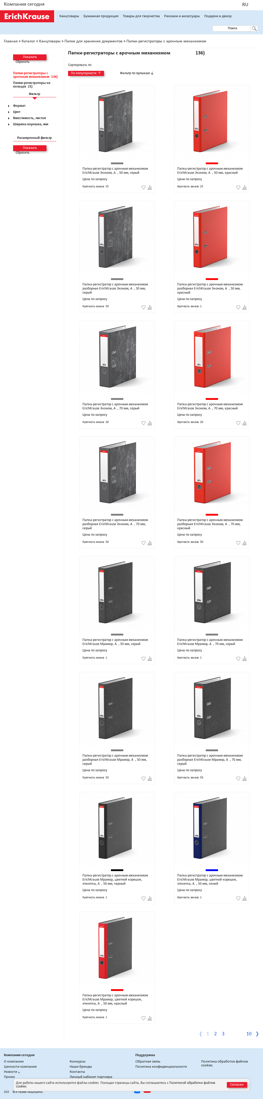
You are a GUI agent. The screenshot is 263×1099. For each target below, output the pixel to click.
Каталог (28, 41)
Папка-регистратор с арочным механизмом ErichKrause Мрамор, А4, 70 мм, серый (210, 642)
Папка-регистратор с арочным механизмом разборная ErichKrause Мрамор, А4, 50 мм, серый (115, 760)
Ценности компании (20, 1067)
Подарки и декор (218, 16)
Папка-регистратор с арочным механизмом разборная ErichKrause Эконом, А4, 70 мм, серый (115, 524)
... (239, 1034)
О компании (14, 1062)
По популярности (86, 73)
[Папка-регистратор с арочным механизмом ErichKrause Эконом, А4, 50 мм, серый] (117, 122)
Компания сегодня (24, 4)
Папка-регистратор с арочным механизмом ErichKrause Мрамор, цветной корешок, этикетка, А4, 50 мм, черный (115, 880)
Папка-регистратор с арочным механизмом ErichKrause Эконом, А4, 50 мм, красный (210, 171)
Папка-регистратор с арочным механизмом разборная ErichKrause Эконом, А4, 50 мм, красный (210, 289)
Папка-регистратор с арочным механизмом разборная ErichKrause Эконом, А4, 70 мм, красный (210, 524)
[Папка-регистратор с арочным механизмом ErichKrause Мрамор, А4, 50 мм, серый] (117, 593)
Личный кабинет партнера (91, 1077)
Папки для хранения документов (93, 41)
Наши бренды (81, 1067)
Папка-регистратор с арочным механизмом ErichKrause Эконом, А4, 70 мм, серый (115, 406)
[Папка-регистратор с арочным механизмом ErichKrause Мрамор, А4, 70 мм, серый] (211, 593)
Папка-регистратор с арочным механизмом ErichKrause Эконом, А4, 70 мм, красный (210, 406)
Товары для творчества (141, 16)
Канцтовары (69, 16)
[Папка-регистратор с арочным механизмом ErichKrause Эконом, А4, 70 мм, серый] (117, 358)
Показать (30, 57)
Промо (9, 1077)
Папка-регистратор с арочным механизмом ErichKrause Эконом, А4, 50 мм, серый (115, 171)
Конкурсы (78, 1062)
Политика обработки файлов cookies (224, 1063)
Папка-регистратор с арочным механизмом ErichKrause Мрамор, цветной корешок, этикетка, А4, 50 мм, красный (115, 1000)
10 (248, 1034)
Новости (10, 1072)
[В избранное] (144, 187)
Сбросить (23, 62)
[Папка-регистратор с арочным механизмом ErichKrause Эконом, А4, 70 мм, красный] (211, 358)
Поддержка (145, 1055)
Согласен (236, 1085)
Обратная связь (147, 1062)
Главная (11, 41)
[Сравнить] (149, 187)
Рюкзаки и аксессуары (182, 16)
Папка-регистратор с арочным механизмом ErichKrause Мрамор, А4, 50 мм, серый (115, 642)
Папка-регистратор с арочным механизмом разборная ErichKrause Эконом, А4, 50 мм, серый (115, 289)
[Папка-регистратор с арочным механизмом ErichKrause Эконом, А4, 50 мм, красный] (211, 122)
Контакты (77, 1072)
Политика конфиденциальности (161, 1067)
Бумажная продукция (100, 16)
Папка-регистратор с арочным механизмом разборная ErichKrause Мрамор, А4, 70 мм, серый (210, 760)
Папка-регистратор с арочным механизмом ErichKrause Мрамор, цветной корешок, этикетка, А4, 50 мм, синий (210, 880)
